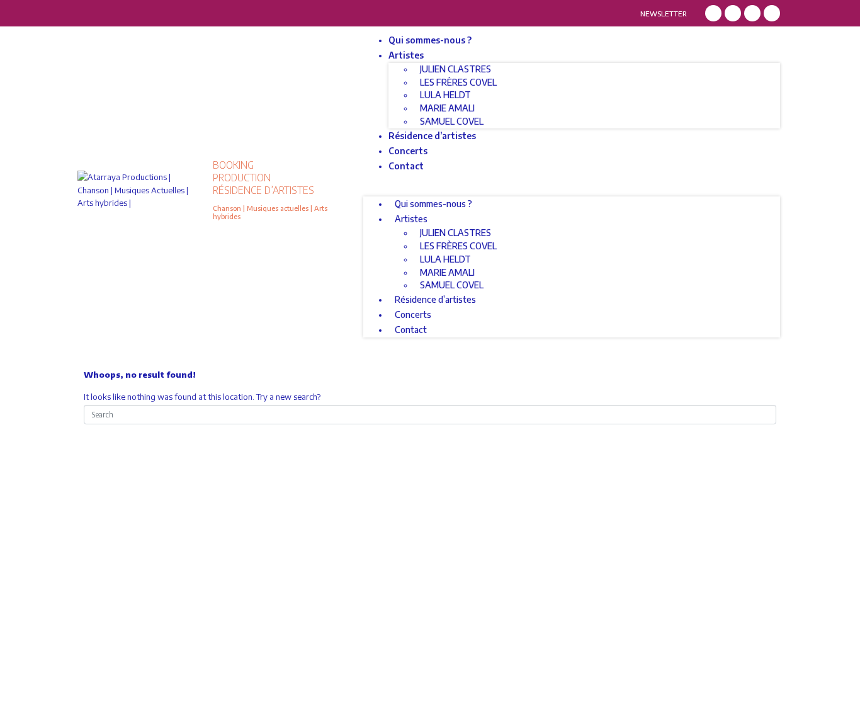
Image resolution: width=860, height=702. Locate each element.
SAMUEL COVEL (452, 121)
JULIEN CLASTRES (455, 69)
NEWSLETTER (663, 13)
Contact (406, 166)
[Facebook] (713, 13)
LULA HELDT (445, 94)
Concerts (407, 150)
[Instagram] (733, 13)
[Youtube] (772, 13)
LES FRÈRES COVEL (458, 82)
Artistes (406, 55)
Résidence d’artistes (432, 135)
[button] (571, 190)
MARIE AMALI (447, 108)
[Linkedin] (752, 13)
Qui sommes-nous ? (430, 40)
